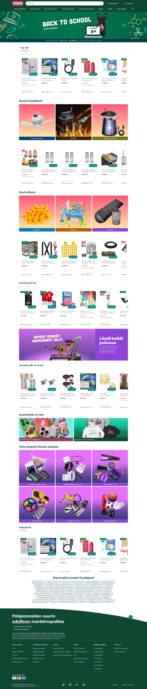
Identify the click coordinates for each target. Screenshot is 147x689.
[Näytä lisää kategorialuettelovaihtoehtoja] (133, 9)
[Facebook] (83, 684)
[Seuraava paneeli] (124, 54)
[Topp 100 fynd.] (73, 25)
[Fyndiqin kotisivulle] (17, 3)
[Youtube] (77, 684)
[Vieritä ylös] (131, 617)
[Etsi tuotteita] (101, 3)
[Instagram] (70, 684)
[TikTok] (63, 684)
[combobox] (65, 3)
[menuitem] (20, 9)
